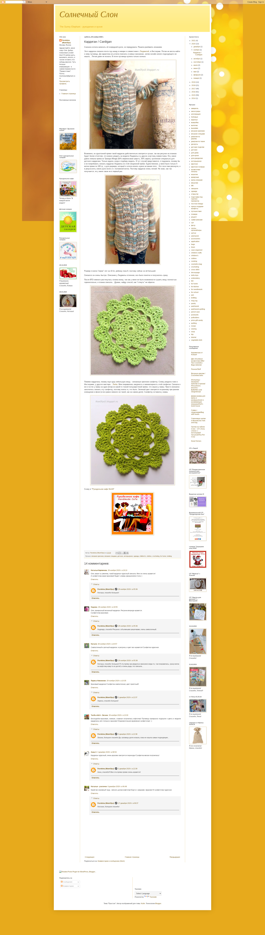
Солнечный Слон (88, 14)
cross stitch (195, 270)
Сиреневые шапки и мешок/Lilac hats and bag (198, 421)
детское (120, 556)
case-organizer (196, 250)
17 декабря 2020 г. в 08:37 (128, 803)
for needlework (196, 289)
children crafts (196, 253)
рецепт (194, 217)
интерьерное (128, 556)
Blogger (158, 903)
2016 (194, 92)
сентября (197, 62)
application (195, 241)
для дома (194, 153)
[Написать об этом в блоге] (119, 553)
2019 (194, 82)
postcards (194, 315)
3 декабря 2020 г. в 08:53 (107, 752)
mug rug (194, 301)
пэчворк (194, 214)
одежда (136, 556)
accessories (195, 239)
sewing (194, 329)
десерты (194, 144)
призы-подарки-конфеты (197, 207)
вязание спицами (110, 556)
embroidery (195, 278)
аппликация (196, 114)
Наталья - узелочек (99, 786)
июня (196, 68)
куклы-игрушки (196, 180)
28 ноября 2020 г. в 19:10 (117, 570)
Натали (94, 644)
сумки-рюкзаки (196, 220)
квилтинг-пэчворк (198, 167)
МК (192, 186)
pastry (193, 303)
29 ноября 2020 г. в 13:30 (118, 715)
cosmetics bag (196, 264)
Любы (115, 384)
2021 (194, 41)
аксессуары (195, 111)
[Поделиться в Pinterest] (127, 553)
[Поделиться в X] (122, 553)
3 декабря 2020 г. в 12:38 (127, 734)
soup (193, 332)
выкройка (194, 122)
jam (192, 295)
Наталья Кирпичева (99, 570)
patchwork (195, 306)
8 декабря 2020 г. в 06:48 (117, 786)
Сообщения (67, 882)
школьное (195, 236)
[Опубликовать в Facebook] (124, 553)
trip (192, 334)
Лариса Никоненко (98, 681)
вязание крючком (98, 556)
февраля (197, 75)
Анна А (94, 752)
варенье (194, 120)
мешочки (194, 183)
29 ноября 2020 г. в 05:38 (128, 661)
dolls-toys (194, 275)
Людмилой (144, 51)
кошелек (194, 174)
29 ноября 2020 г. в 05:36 (128, 589)
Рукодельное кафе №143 (103, 489)
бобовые (194, 117)
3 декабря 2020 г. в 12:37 (127, 697)
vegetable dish (196, 340)
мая (195, 72)
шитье (193, 233)
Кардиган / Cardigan (197, 54)
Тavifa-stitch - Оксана (99, 715)
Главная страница (132, 857)
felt (192, 281)
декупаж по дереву (195, 138)
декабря (197, 47)
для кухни (195, 156)
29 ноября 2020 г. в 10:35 (116, 681)
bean (193, 247)
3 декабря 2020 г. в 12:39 (127, 769)
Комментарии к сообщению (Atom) (111, 861)
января (197, 78)
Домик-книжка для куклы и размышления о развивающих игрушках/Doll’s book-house (198, 401)
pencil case (195, 312)
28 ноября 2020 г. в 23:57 (107, 644)
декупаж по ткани (198, 141)
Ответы (96, 584)
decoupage (195, 272)
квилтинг (194, 164)
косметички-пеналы (196, 171)
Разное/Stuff (196, 369)
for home (163, 556)
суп (192, 223)
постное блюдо (197, 204)
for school (194, 292)
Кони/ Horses (196, 441)
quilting (194, 323)
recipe (193, 326)
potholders (195, 318)
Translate (153, 897)
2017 (194, 89)
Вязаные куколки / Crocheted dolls (198, 374)
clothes (149, 556)
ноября (197, 50)
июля (196, 65)
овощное (194, 189)
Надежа (94, 607)
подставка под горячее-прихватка (196, 199)
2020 (194, 44)
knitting (169, 556)
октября (197, 59)
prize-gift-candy (197, 320)
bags (193, 244)
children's (143, 556)
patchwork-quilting (198, 309)
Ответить (94, 579)
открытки (194, 194)
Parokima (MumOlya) (105, 589)
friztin (143, 903)
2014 (194, 98)
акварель (194, 108)
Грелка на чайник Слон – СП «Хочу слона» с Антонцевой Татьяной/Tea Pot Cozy (198, 432)
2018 (194, 85)
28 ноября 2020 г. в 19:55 (108, 607)
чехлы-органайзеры (196, 229)
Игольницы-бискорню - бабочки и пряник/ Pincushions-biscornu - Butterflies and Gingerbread (198, 386)
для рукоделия (197, 158)
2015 (194, 95)
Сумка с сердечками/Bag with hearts (197, 412)
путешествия (196, 211)
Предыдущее (175, 857)
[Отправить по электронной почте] (117, 553)
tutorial (193, 337)
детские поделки (197, 147)
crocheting (155, 556)
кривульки (195, 177)
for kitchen (195, 287)
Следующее (89, 857)
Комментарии (68, 886)
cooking (194, 261)
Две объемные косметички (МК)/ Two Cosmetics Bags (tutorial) (197, 362)
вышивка (194, 128)
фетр (193, 225)
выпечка (194, 125)
